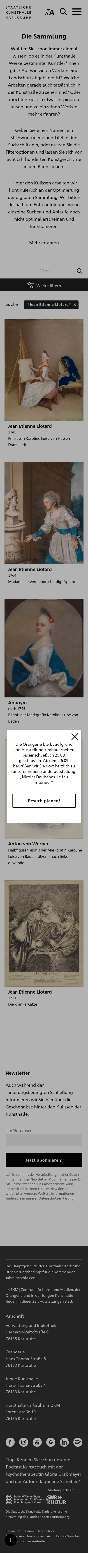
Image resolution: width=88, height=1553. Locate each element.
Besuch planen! (44, 800)
